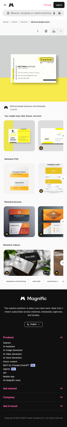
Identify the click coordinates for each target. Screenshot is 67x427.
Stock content (10, 361)
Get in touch (10, 406)
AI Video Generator (12, 354)
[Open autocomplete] (7, 13)
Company (9, 397)
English (33, 324)
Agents (9, 369)
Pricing (47, 5)
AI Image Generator (13, 350)
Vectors (24, 22)
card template (53, 281)
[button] (33, 324)
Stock (14, 22)
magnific (13, 109)
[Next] (63, 135)
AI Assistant (9, 346)
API (5, 372)
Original (20, 41)
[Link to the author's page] (6, 108)
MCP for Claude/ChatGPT (19, 365)
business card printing (16, 281)
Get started (10, 388)
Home (5, 22)
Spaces (7, 342)
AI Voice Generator (12, 357)
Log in (59, 5)
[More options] (38, 31)
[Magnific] (33, 299)
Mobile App (8, 376)
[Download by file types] (61, 31)
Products (8, 337)
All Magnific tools (11, 380)
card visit (36, 281)
